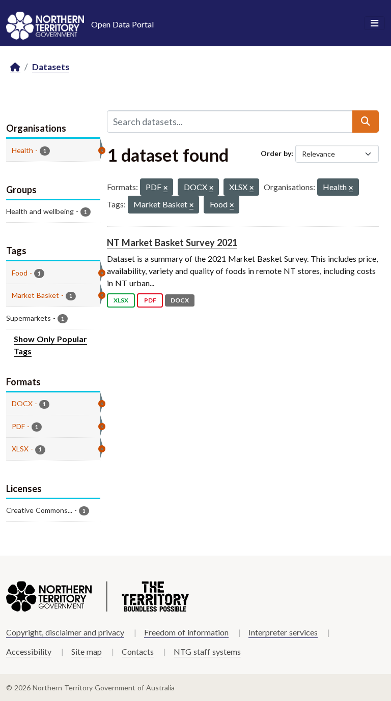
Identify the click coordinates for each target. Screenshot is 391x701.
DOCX (180, 300)
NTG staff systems (207, 651)
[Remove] (165, 188)
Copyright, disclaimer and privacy (65, 632)
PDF (150, 300)
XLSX (121, 300)
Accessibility (28, 651)
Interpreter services (283, 632)
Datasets (50, 67)
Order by (276, 153)
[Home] (15, 67)
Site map (86, 651)
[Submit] (365, 121)
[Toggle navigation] (374, 23)
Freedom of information (186, 632)
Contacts (138, 651)
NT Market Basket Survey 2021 (172, 242)
